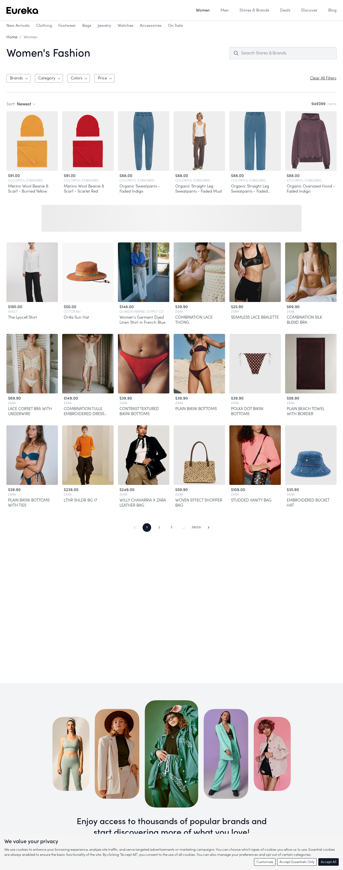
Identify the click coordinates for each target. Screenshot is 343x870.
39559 (196, 527)
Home (11, 37)
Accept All (328, 862)
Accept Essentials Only (296, 862)
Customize (264, 862)
